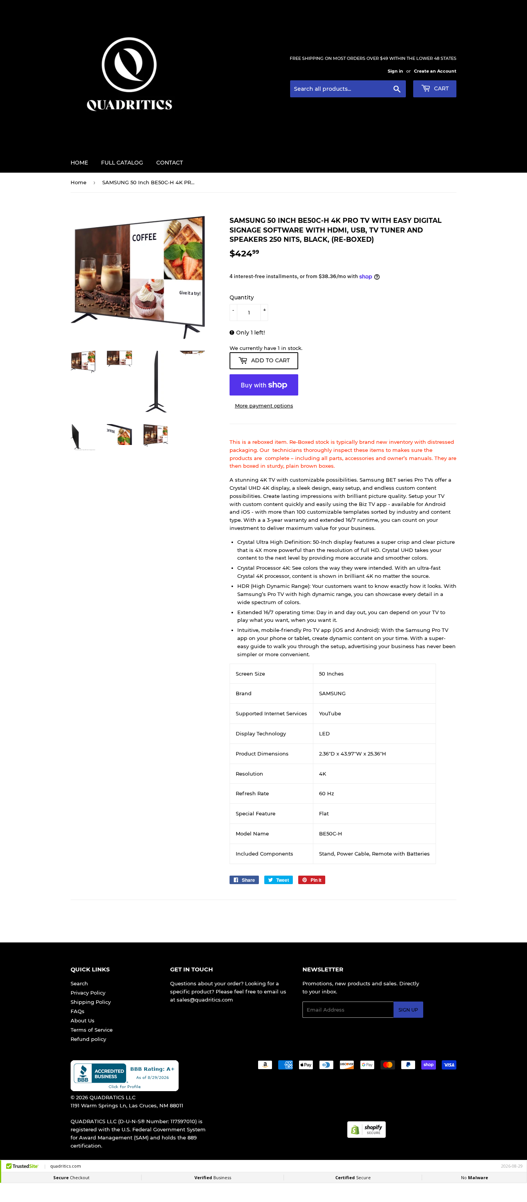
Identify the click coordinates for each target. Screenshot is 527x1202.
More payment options (264, 405)
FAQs (77, 1011)
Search (79, 983)
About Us (83, 1020)
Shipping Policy (91, 1002)
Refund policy (88, 1039)
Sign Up (408, 1010)
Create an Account (435, 71)
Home (79, 162)
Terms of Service (92, 1030)
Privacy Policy (88, 993)
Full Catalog (122, 162)
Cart (440, 88)
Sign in (395, 71)
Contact (169, 162)
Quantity (242, 297)
